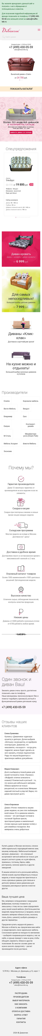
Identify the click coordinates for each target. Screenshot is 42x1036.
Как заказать (21, 1004)
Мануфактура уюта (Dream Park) (30, 435)
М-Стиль (7, 436)
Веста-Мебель (10, 409)
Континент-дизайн (30, 425)
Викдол (26, 409)
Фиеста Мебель (29, 444)
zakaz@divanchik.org (21, 49)
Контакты (21, 1022)
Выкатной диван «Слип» (21, 74)
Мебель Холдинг (11, 444)
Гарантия (21, 1019)
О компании (21, 1008)
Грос (25, 416)
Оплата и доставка (21, 1011)
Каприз (7, 426)
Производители (21, 997)
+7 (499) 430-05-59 (21, 47)
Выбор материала (21, 1000)
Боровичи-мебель (30, 401)
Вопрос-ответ (21, 1015)
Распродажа (21, 993)
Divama (7, 401)
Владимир (8, 416)
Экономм (8, 451)
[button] (19, 80)
